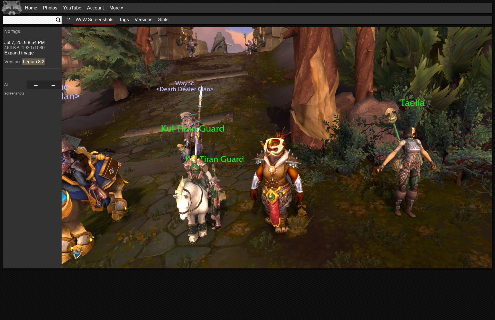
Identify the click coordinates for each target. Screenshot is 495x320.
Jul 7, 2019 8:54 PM (24, 42)
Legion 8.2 (33, 61)
